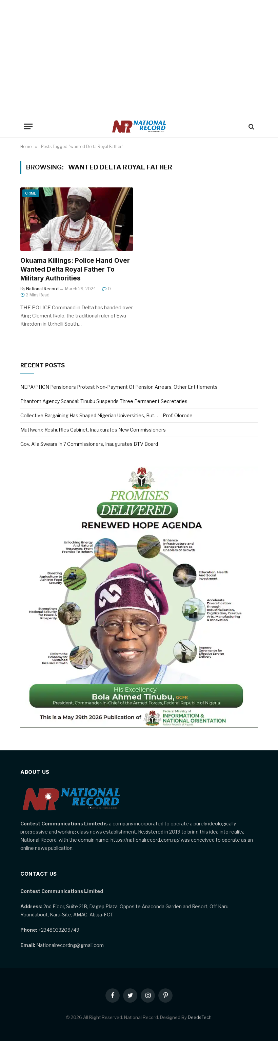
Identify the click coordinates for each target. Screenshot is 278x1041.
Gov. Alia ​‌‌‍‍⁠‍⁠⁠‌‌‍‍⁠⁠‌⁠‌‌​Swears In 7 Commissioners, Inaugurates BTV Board (89, 444)
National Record (42, 288)
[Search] (250, 126)
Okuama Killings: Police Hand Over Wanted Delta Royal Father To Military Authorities (75, 269)
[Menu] (28, 126)
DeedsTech (200, 1017)
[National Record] (139, 126)
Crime (30, 193)
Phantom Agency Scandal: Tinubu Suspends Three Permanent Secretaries (103, 401)
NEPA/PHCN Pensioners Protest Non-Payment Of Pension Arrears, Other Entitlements (119, 387)
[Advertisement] (139, 57)
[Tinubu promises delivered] (139, 726)
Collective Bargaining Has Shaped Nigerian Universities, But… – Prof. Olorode (106, 415)
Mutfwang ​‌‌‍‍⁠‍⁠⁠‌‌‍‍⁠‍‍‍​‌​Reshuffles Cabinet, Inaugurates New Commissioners (93, 430)
